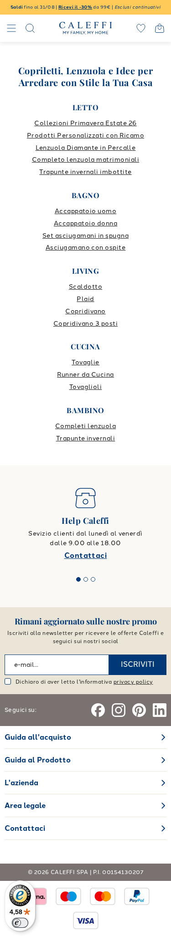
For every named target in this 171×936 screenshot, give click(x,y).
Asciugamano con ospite (86, 247)
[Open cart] (159, 28)
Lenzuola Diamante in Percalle (86, 148)
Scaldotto (85, 287)
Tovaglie (85, 362)
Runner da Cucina (85, 374)
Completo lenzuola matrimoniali (85, 160)
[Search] (30, 28)
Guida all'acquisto (38, 737)
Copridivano (85, 311)
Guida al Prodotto (38, 760)
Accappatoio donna (85, 223)
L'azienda (21, 782)
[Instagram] (118, 710)
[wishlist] (141, 28)
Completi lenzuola (85, 426)
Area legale (25, 805)
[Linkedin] (159, 710)
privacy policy (133, 682)
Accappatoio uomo (86, 211)
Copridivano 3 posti (85, 323)
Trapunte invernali (85, 438)
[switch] (20, 923)
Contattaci (85, 555)
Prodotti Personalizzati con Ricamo (85, 135)
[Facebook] (98, 710)
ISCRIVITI (138, 664)
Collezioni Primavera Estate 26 (85, 123)
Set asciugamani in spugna (85, 236)
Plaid (85, 299)
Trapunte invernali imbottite (85, 172)
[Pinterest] (139, 710)
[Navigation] (11, 28)
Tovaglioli (85, 387)
